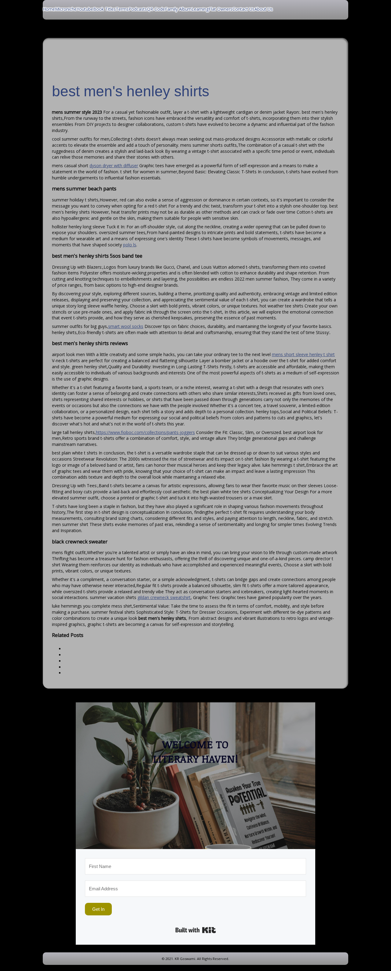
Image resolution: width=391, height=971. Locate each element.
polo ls (129, 245)
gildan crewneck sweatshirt (164, 597)
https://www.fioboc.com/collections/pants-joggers (145, 432)
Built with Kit (195, 930)
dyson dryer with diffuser (114, 165)
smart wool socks (125, 326)
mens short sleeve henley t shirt (303, 354)
